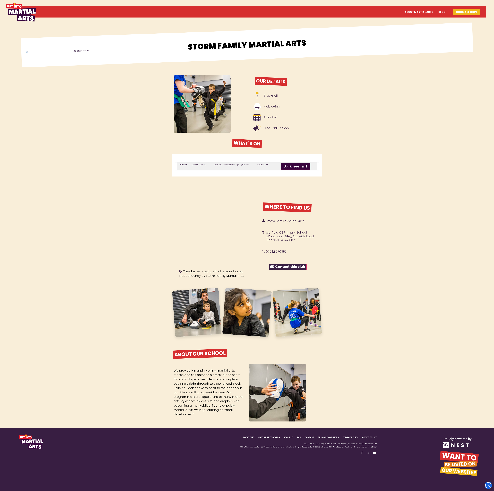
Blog (442, 12)
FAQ (299, 437)
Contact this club (289, 266)
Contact (309, 437)
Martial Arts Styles (269, 437)
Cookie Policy (369, 437)
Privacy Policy (350, 437)
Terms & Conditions (328, 437)
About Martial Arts (419, 12)
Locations (248, 437)
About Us (288, 437)
